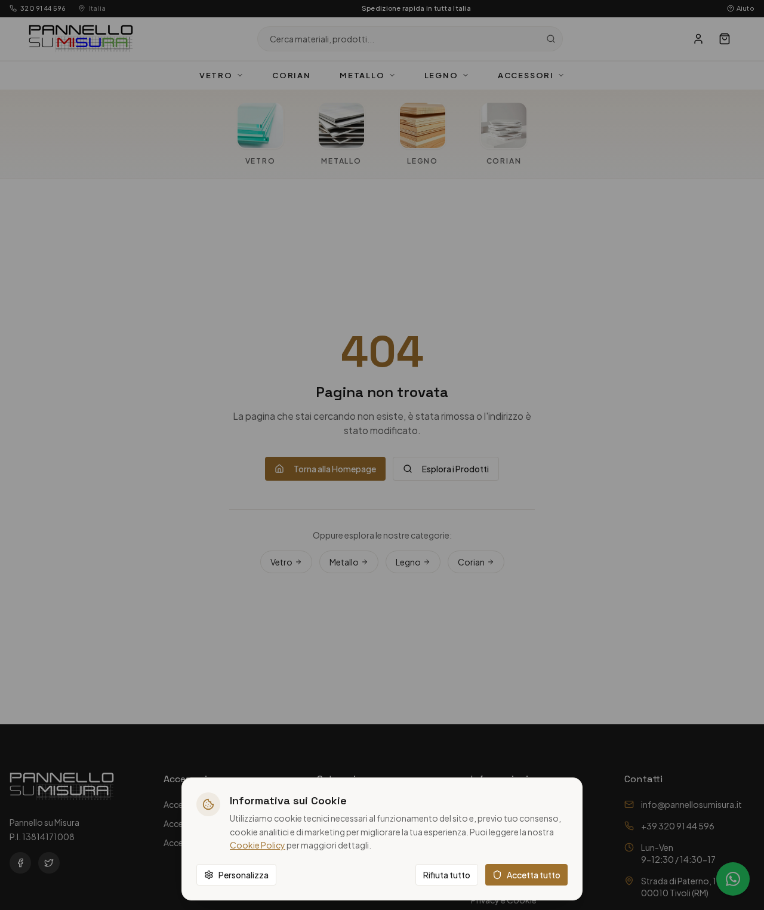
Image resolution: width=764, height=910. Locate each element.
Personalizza (243, 874)
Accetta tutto (533, 874)
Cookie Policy (257, 845)
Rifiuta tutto (446, 874)
